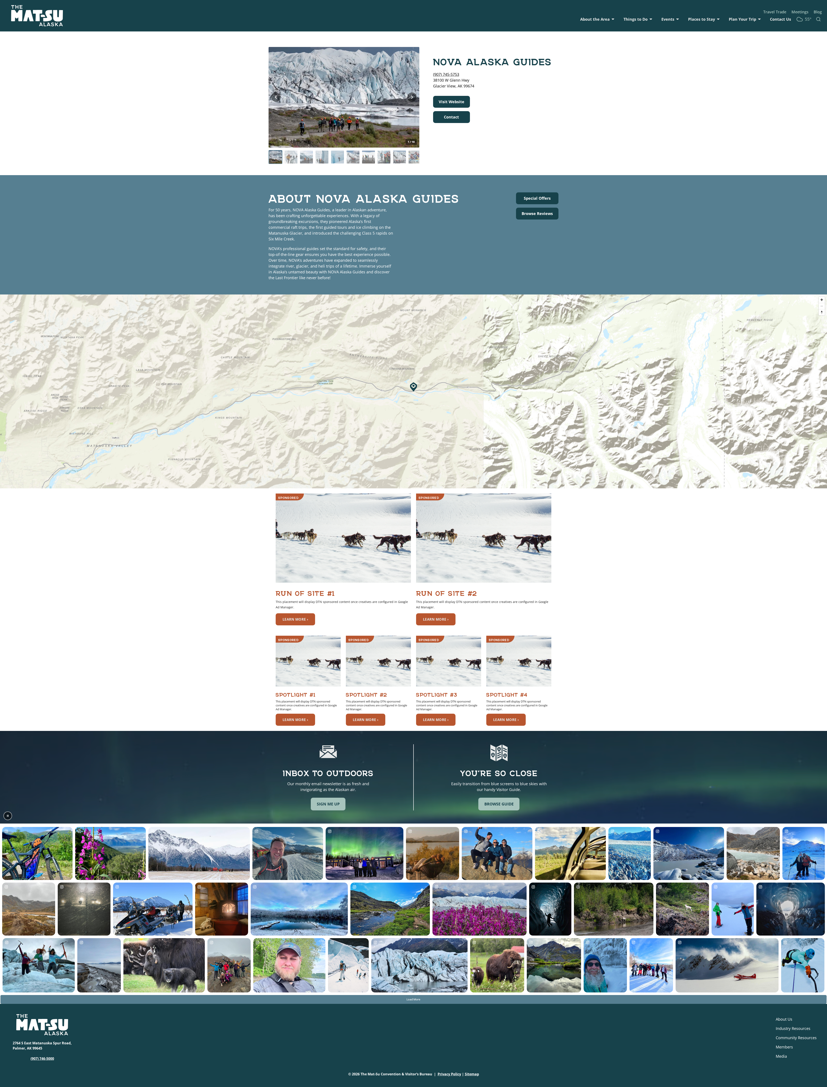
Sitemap (472, 1074)
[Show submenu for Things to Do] (651, 19)
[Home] (37, 15)
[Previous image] (276, 97)
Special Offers (537, 198)
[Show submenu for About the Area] (613, 19)
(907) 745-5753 (446, 74)
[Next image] (412, 97)
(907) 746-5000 (42, 1058)
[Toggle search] (818, 19)
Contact (451, 117)
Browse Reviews (537, 213)
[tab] (275, 157)
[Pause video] (7, 815)
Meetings (799, 11)
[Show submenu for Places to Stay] (718, 19)
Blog (818, 11)
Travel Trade (774, 11)
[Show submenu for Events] (677, 19)
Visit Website (451, 101)
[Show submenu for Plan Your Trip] (759, 19)
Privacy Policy (449, 1074)
